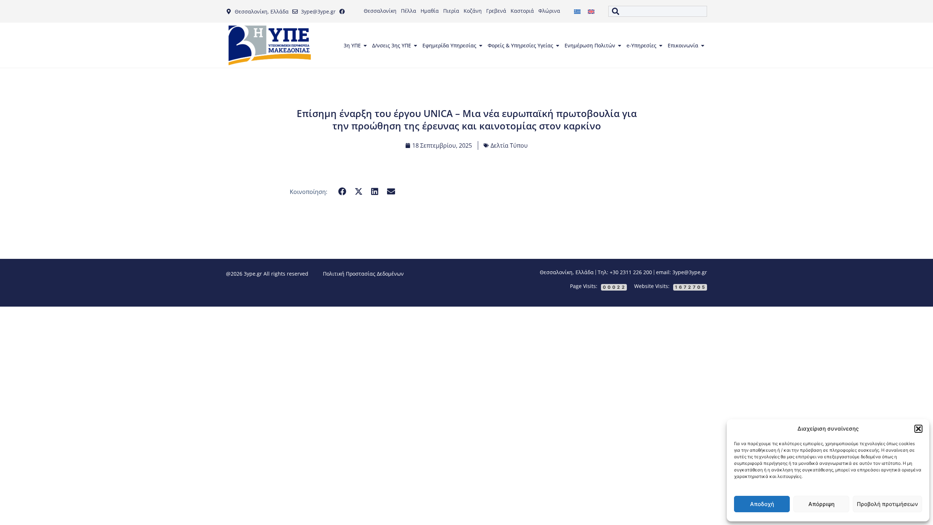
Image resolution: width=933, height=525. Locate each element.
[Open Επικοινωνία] (702, 45)
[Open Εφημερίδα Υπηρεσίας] (480, 45)
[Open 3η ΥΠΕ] (365, 45)
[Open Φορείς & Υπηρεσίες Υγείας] (557, 45)
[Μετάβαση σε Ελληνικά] (577, 11)
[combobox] (657, 11)
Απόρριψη (821, 504)
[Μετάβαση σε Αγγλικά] (591, 11)
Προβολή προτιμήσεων (887, 504)
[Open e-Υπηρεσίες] (660, 45)
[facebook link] (343, 11)
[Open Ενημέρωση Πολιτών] (619, 45)
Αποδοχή (762, 504)
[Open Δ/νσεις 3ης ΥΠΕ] (415, 45)
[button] (918, 428)
